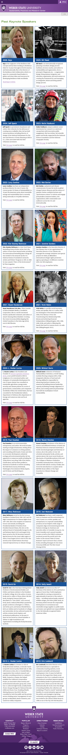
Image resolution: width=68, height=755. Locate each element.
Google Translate (44, 752)
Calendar (42, 725)
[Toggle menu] (2, 2)
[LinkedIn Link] (34, 747)
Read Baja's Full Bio (9, 82)
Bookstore (26, 728)
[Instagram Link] (30, 747)
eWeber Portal (26, 736)
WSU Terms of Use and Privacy (34, 751)
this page (42, 86)
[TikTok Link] (38, 747)
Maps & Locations (42, 730)
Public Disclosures (58, 728)
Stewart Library (26, 730)
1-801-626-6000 (9, 726)
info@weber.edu (9, 728)
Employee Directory (42, 728)
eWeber (64, 2)
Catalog (42, 727)
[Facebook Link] (26, 747)
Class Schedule (42, 723)
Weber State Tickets (26, 734)
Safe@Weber (58, 723)
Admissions (26, 727)
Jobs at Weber (26, 732)
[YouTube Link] (42, 747)
